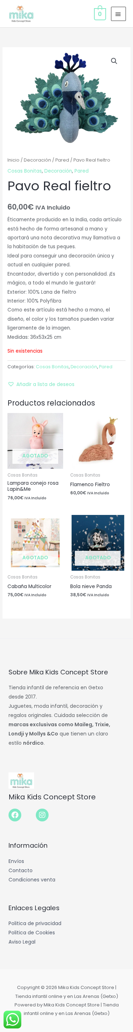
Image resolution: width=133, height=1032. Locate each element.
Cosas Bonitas (24, 171)
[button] (114, 61)
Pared (62, 160)
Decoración (37, 160)
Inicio (13, 160)
